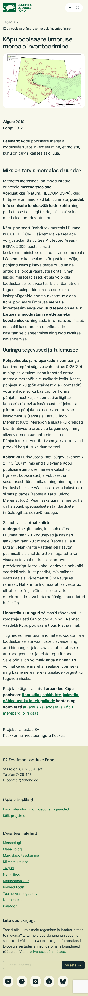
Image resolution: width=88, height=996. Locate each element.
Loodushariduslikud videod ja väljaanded (36, 809)
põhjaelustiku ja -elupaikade (29, 701)
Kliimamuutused (15, 862)
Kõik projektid (14, 815)
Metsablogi (12, 843)
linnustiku (31, 695)
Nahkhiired (11, 874)
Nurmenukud (13, 900)
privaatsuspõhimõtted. (48, 951)
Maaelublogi (13, 849)
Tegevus (9, 22)
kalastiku (71, 695)
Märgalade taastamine (21, 855)
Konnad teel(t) (14, 887)
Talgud (8, 868)
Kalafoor (10, 906)
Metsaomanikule (16, 881)
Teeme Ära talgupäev (20, 893)
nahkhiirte (51, 695)
